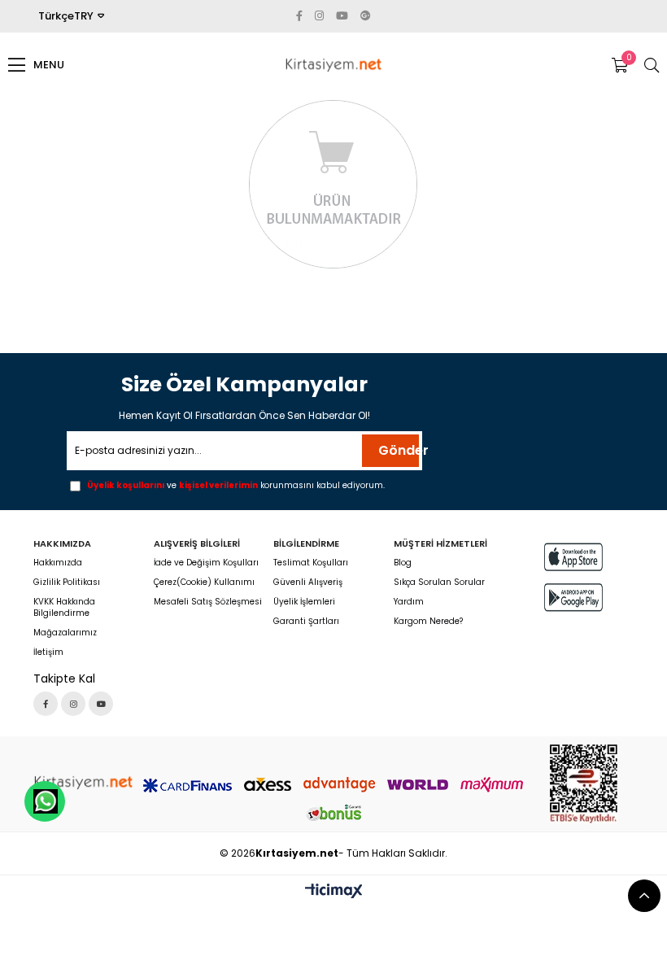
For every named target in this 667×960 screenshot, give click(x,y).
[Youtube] (101, 704)
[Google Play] (574, 597)
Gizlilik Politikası (66, 582)
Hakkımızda (57, 563)
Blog (403, 563)
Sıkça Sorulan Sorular (439, 582)
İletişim (48, 652)
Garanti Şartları (306, 621)
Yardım (409, 602)
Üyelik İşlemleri (304, 602)
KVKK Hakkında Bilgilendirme (64, 607)
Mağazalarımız (65, 633)
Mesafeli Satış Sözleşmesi (208, 602)
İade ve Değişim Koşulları (206, 563)
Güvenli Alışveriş (307, 582)
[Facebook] (45, 704)
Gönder (398, 450)
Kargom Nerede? (428, 621)
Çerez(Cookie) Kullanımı (204, 582)
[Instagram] (73, 704)
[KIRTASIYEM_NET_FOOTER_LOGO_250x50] (83, 783)
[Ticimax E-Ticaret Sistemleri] (334, 892)
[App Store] (574, 557)
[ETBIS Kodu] (583, 783)
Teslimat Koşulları (310, 563)
